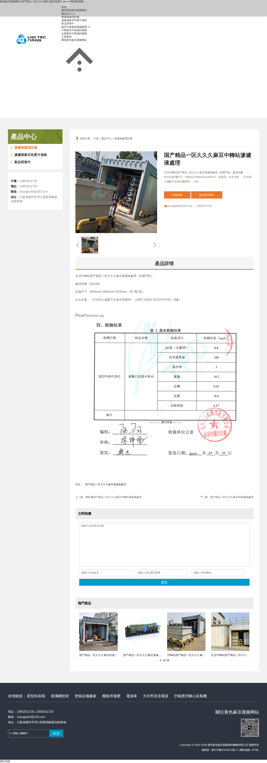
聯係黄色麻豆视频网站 (74, 40)
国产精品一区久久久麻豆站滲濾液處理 (231, 497)
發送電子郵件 (206, 194)
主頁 (95, 138)
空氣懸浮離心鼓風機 (190, 696)
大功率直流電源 (155, 696)
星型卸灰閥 (36, 696)
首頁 (63, 6)
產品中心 (66, 13)
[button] (116, 230)
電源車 (131, 696)
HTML (255, 749)
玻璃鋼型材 (60, 696)
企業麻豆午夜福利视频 (74, 33)
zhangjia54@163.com (33, 191)
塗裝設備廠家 (85, 696)
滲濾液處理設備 (70, 16)
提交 (164, 582)
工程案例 (66, 36)
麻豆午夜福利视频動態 (74, 26)
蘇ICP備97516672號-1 (224, 749)
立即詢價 (177, 194)
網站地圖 (245, 749)
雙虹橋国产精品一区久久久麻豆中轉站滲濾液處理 (113, 497)
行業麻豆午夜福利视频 (74, 30)
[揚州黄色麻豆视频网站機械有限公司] (30, 39)
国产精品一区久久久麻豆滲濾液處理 (105, 484)
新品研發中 (67, 23)
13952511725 (129, 39)
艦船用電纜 (111, 696)
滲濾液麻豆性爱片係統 (74, 20)
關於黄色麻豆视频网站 (74, 10)
